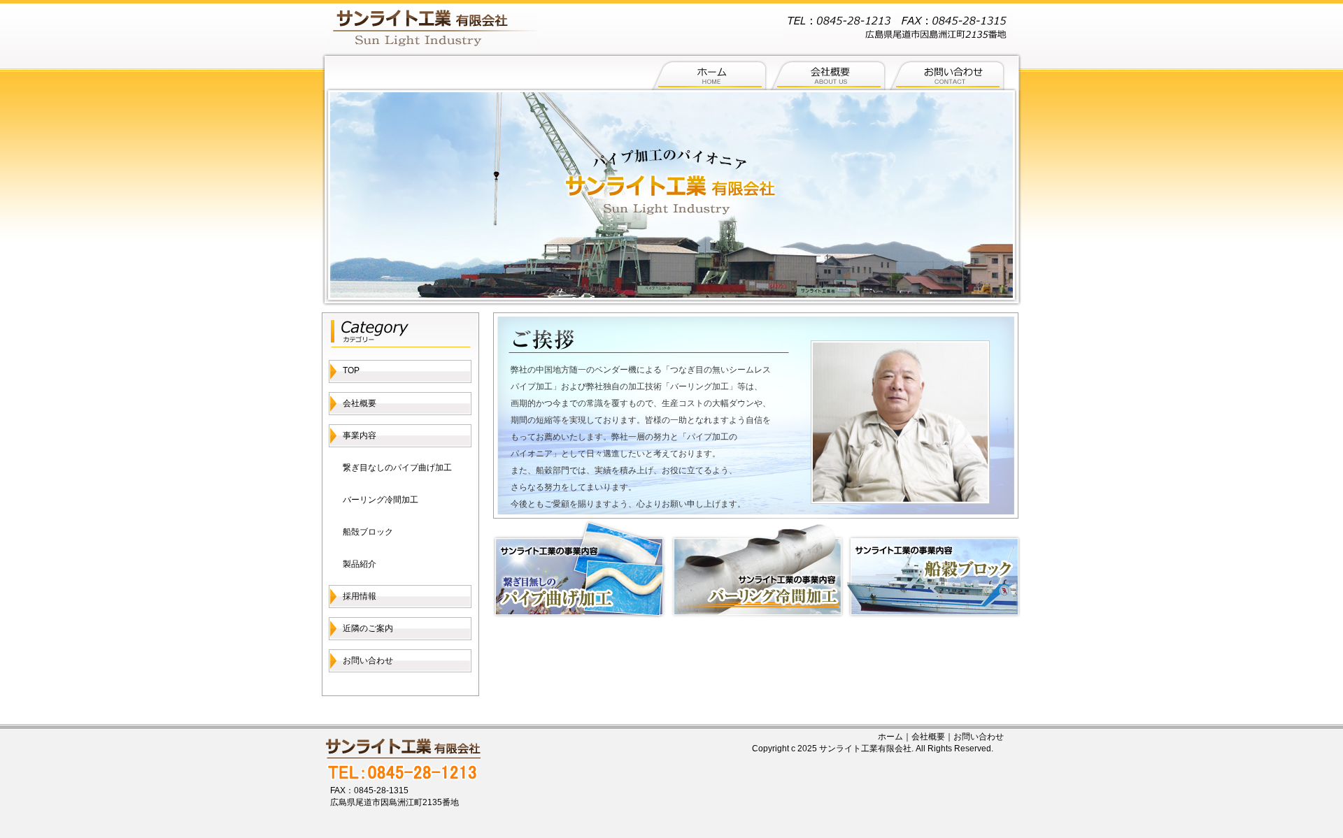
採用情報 (359, 596)
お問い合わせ (368, 660)
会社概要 (359, 403)
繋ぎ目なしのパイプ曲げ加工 (397, 467)
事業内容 (359, 435)
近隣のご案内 (368, 628)
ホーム (890, 737)
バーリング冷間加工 (380, 500)
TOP (351, 370)
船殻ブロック (368, 532)
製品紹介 (359, 564)
